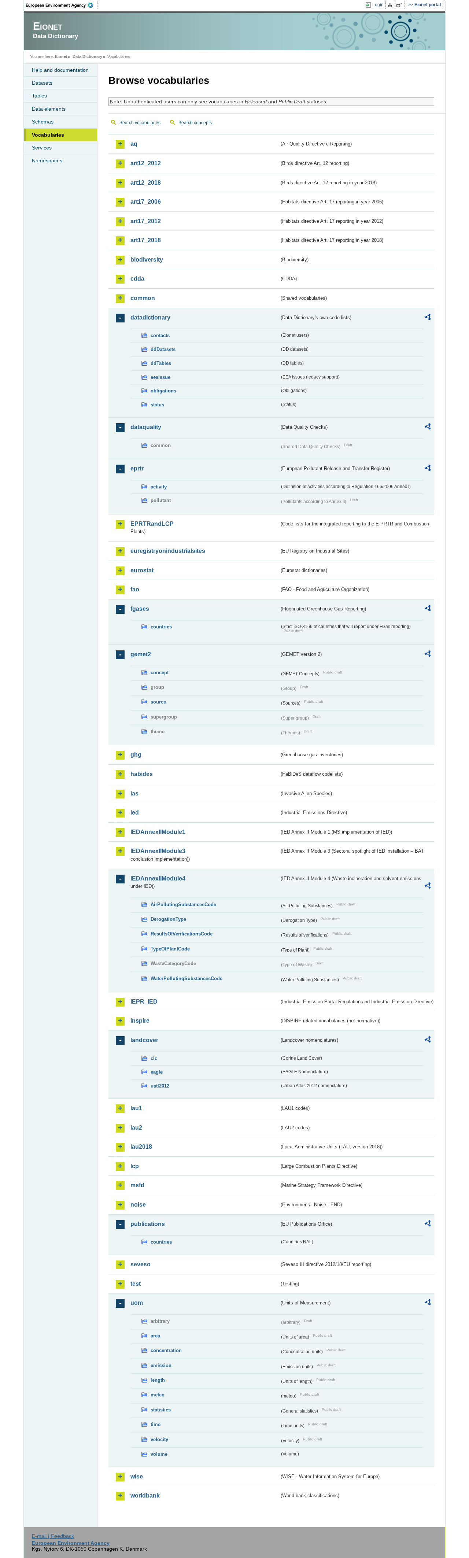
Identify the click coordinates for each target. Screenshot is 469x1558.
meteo (158, 1395)
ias (134, 793)
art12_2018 (145, 183)
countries (161, 627)
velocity (159, 1439)
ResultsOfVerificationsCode (182, 934)
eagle (157, 1072)
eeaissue (160, 377)
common (142, 298)
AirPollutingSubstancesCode (183, 904)
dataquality (145, 427)
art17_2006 (145, 202)
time (155, 1424)
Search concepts (195, 123)
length (158, 1380)
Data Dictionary (87, 56)
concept (160, 672)
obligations (163, 391)
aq (133, 144)
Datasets (42, 83)
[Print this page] (391, 5)
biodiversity (146, 259)
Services (42, 148)
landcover (144, 1040)
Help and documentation (60, 70)
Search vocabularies (139, 123)
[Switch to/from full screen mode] (400, 5)
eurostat (142, 570)
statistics (161, 1410)
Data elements (49, 109)
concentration (166, 1350)
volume (159, 1454)
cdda (137, 279)
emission (161, 1365)
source (158, 702)
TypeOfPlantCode (170, 949)
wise (136, 1476)
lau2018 (141, 1147)
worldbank (145, 1495)
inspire (139, 1021)
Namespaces (47, 160)
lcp (134, 1166)
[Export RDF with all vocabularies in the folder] (428, 318)
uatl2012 (160, 1086)
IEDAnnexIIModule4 (157, 878)
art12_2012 (145, 163)
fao (134, 589)
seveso (140, 1264)
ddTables (161, 363)
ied (134, 812)
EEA (62, 5)
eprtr (137, 468)
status (157, 404)
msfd (137, 1185)
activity (159, 487)
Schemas (42, 122)
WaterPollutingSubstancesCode (186, 978)
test (135, 1284)
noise (138, 1204)
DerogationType (168, 919)
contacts (160, 335)
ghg (135, 755)
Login (378, 5)
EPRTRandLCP (152, 524)
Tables (39, 96)
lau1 (136, 1108)
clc (154, 1058)
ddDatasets (163, 349)
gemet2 (140, 654)
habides (141, 774)
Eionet (61, 56)
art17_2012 (145, 221)
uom (136, 1303)
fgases (139, 609)
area (155, 1336)
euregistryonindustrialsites (167, 551)
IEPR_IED (144, 1001)
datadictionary (150, 317)
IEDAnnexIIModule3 (157, 851)
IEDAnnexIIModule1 (157, 832)
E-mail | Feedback (53, 1536)
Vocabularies (48, 135)
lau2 (136, 1128)
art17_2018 (145, 240)
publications (147, 1224)
